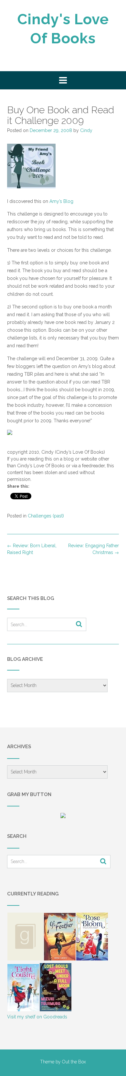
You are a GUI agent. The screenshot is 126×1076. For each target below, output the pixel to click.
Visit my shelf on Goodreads (37, 1016)
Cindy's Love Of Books (63, 29)
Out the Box (74, 1061)
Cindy (86, 130)
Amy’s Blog (61, 201)
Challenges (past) (46, 515)
